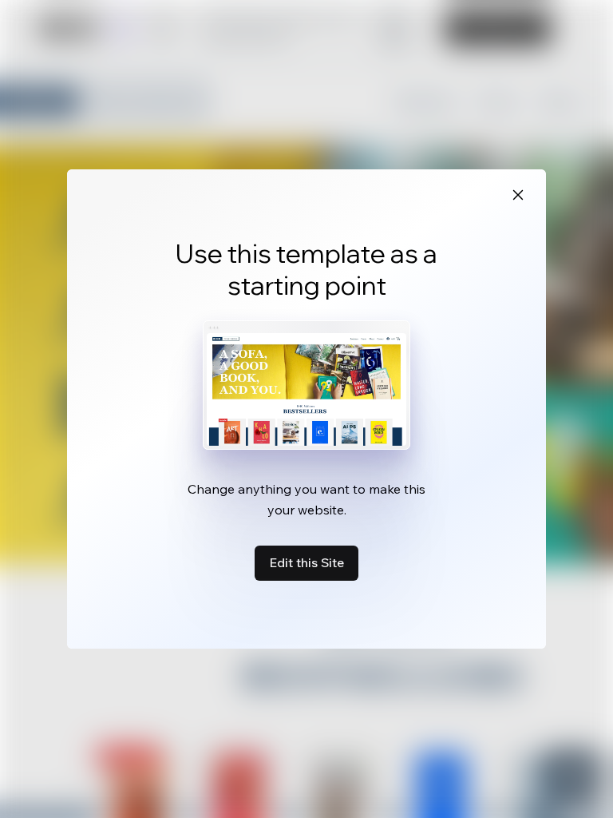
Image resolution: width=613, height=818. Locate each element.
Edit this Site (306, 562)
